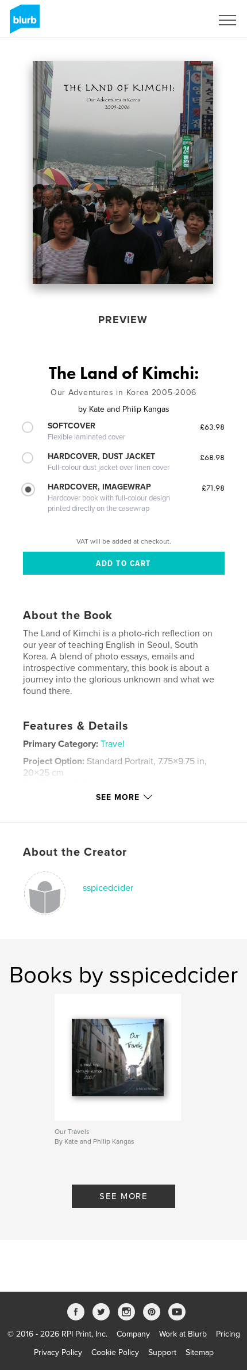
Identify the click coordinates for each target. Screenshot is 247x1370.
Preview (123, 319)
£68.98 (212, 457)
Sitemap (200, 1352)
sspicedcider (108, 888)
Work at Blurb (183, 1334)
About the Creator (75, 852)
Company (133, 1334)
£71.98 (213, 488)
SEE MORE (123, 1196)
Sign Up (182, 20)
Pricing (228, 1334)
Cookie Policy (115, 1352)
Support (162, 1352)
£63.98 (212, 427)
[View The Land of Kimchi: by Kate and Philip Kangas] (123, 172)
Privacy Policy (58, 1352)
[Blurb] (22, 24)
